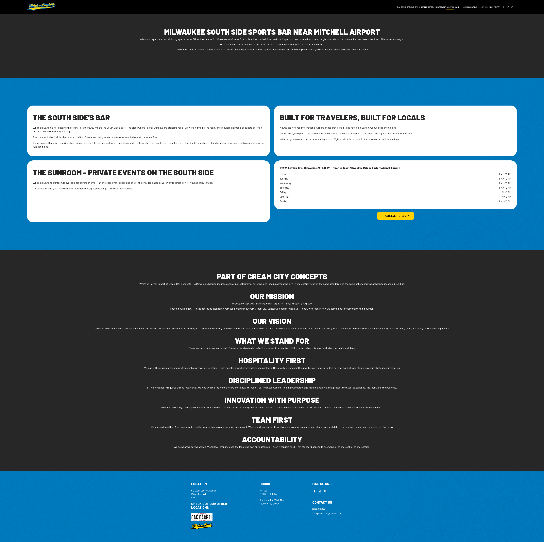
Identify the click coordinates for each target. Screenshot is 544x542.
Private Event (440, 7)
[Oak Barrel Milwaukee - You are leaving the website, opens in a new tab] (216, 517)
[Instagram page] (508, 7)
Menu (398, 7)
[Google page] (512, 7)
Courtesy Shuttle (470, 7)
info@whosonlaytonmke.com (327, 513)
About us (450, 7)
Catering (458, 7)
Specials (410, 7)
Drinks (403, 7)
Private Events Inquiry (396, 215)
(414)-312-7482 (319, 509)
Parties (424, 7)
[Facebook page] (503, 7)
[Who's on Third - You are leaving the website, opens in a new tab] (216, 526)
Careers (431, 7)
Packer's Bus (482, 7)
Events (417, 7)
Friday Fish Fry (494, 7)
